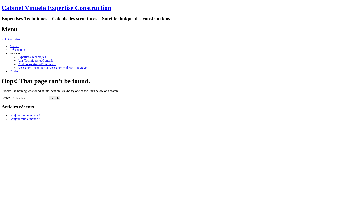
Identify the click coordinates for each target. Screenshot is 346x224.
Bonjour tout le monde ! (25, 115)
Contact (14, 71)
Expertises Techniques (32, 57)
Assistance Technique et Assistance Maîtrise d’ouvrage (52, 67)
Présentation (17, 49)
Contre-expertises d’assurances (37, 64)
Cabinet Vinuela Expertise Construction (56, 7)
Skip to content (11, 39)
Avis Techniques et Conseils (35, 60)
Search (6, 98)
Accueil (14, 46)
